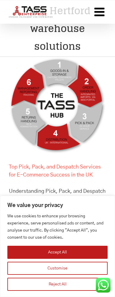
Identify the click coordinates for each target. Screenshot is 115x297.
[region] (57, 246)
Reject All (58, 284)
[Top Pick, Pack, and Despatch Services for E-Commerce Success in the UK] (57, 105)
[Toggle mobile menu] (100, 12)
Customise (57, 268)
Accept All (57, 252)
